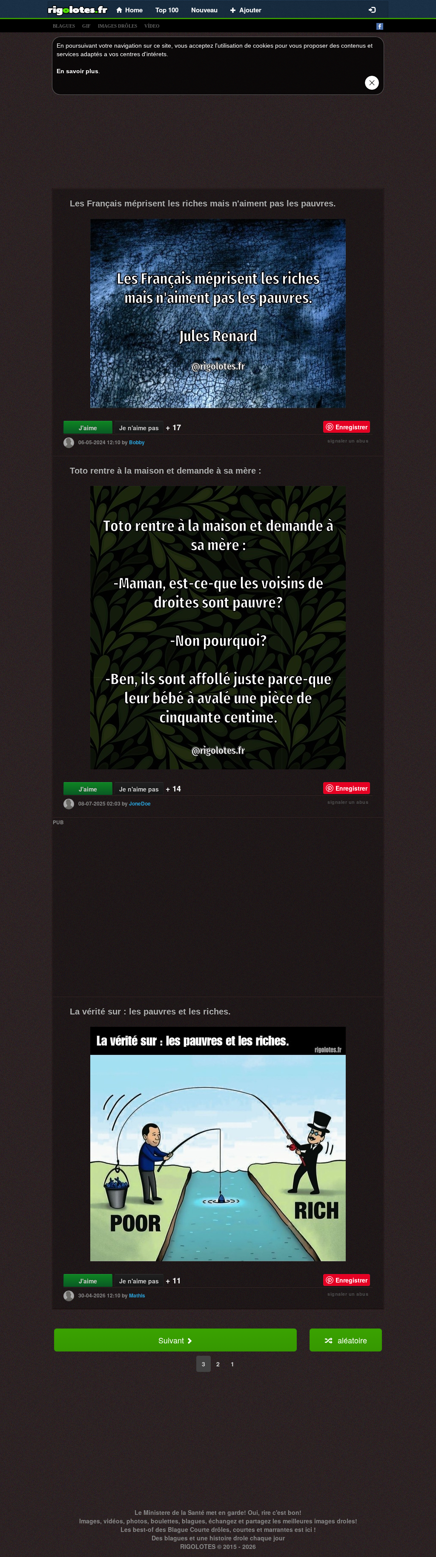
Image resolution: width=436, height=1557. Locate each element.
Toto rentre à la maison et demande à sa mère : (165, 470)
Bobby (137, 442)
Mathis (137, 1295)
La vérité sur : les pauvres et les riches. (150, 1011)
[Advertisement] (218, 143)
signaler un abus (347, 440)
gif (86, 26)
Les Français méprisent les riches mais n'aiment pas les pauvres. (203, 203)
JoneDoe (140, 803)
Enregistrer (351, 427)
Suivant (172, 1340)
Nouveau (204, 9)
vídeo (152, 26)
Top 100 (166, 9)
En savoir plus (77, 71)
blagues (64, 26)
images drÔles (117, 26)
